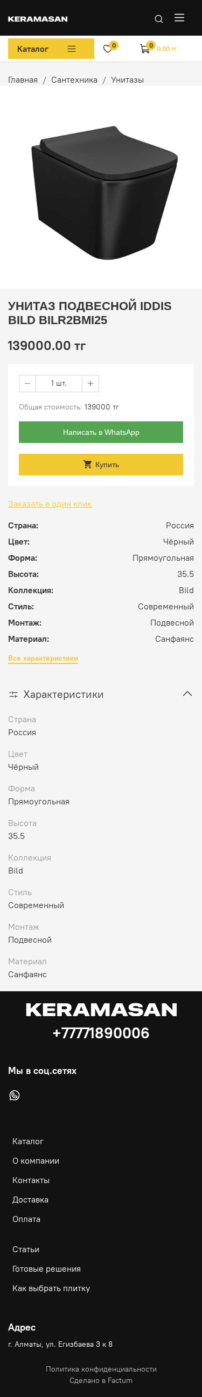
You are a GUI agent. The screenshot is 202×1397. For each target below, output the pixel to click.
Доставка (30, 1199)
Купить (107, 464)
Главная (23, 79)
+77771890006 (101, 1033)
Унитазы (127, 79)
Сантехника (74, 79)
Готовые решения (46, 1268)
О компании (35, 1160)
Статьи (25, 1249)
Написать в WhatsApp (101, 432)
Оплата (26, 1218)
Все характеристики (43, 658)
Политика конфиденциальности (101, 1369)
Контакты (31, 1179)
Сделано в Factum (101, 1380)
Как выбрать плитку (51, 1287)
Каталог (32, 48)
